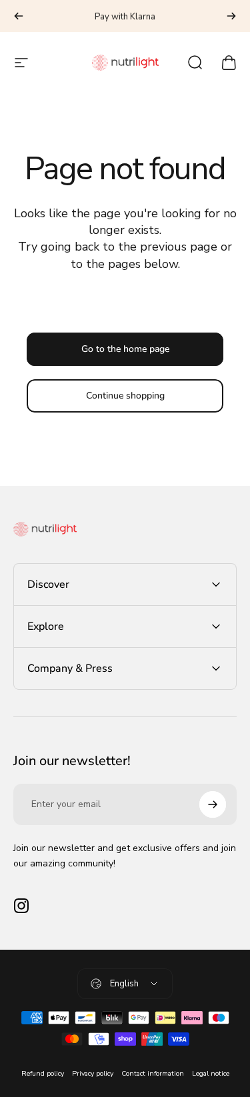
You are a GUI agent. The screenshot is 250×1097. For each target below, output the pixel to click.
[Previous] (18, 16)
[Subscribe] (212, 804)
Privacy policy (92, 1073)
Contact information (152, 1073)
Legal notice (210, 1073)
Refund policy (42, 1073)
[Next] (231, 16)
